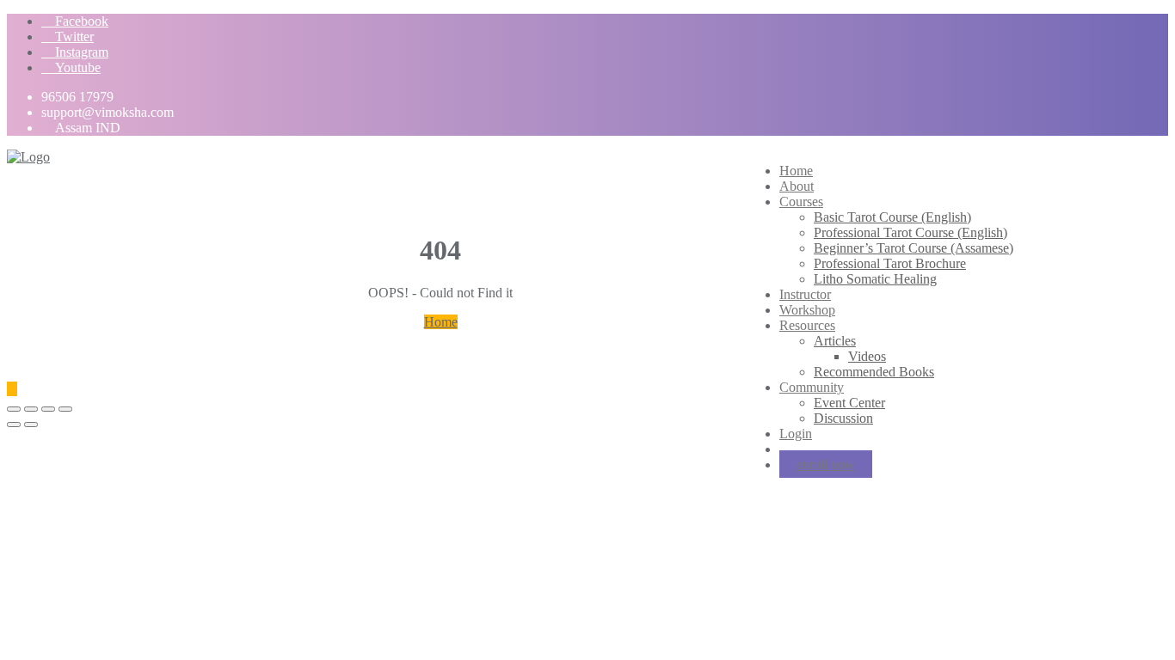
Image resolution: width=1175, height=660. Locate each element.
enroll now (826, 464)
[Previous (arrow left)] (14, 424)
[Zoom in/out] (65, 409)
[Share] (31, 409)
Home (441, 322)
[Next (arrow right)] (31, 424)
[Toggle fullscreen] (48, 409)
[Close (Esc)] (14, 409)
